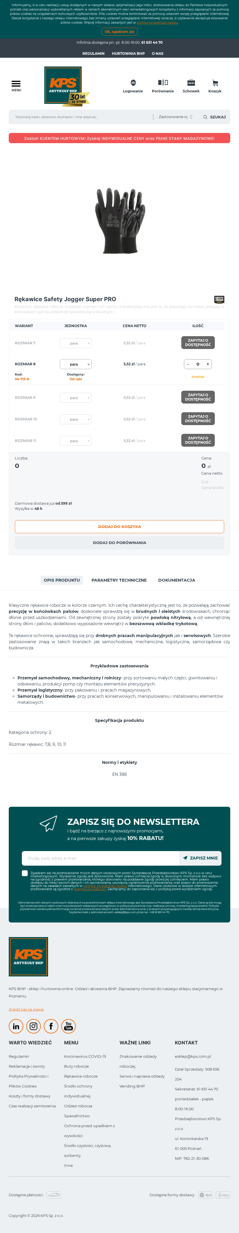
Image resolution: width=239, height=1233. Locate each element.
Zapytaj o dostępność (198, 342)
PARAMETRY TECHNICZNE (119, 580)
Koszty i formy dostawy (29, 1096)
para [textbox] (74, 343)
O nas (158, 53)
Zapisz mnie (203, 858)
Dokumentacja (176, 580)
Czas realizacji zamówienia (32, 1106)
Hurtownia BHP (128, 53)
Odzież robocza (78, 1106)
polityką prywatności (90, 889)
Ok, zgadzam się (119, 31)
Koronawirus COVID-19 (85, 1056)
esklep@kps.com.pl (127, 912)
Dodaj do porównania (119, 542)
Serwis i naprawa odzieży (142, 1076)
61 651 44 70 (152, 42)
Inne (68, 1165)
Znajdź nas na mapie (26, 1009)
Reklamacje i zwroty (27, 1066)
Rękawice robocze (81, 1076)
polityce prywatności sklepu (157, 22)
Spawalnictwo (77, 1116)
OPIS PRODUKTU (62, 580)
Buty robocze (76, 1066)
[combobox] (76, 343)
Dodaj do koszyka (119, 526)
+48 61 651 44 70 (159, 912)
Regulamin (93, 53)
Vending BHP (132, 1086)
